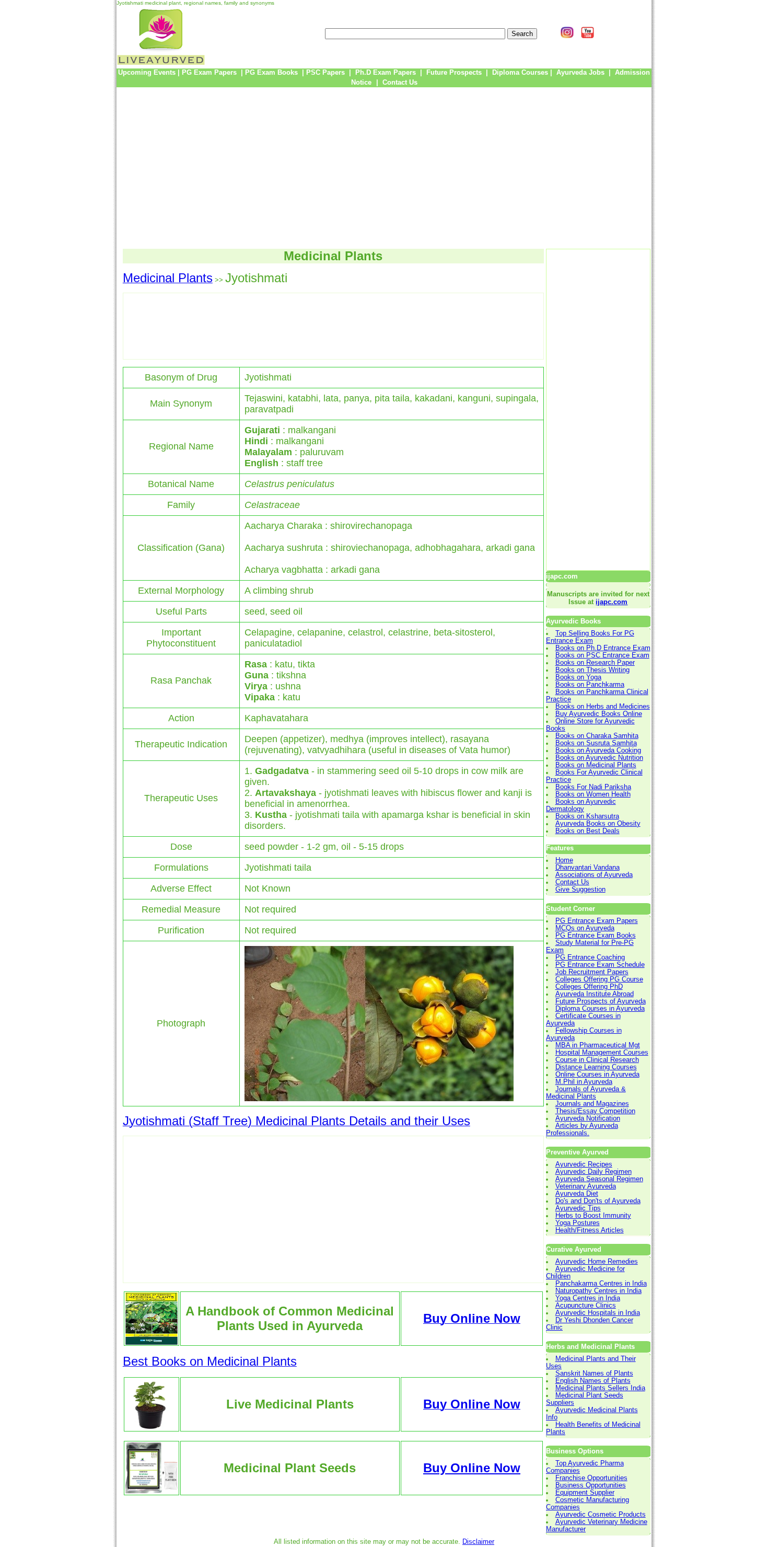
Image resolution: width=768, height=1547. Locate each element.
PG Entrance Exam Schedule (600, 964)
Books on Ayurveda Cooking (598, 750)
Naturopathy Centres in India (598, 1291)
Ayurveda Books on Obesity (598, 823)
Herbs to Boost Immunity (593, 1215)
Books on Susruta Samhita (596, 743)
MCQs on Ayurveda (584, 928)
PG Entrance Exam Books (595, 935)
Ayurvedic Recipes (583, 1164)
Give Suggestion (580, 889)
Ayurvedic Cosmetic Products (600, 1514)
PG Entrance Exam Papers (596, 921)
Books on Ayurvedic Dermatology (581, 805)
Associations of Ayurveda (594, 875)
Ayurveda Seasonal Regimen (599, 1179)
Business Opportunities (590, 1485)
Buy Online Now (471, 1468)
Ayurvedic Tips (578, 1208)
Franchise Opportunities (591, 1478)
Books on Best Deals (587, 831)
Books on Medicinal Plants (595, 765)
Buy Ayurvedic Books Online (598, 714)
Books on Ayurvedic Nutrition (599, 757)
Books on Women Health (593, 794)
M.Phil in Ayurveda (583, 1082)
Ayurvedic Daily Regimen (593, 1171)
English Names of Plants (593, 1380)
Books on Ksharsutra (587, 816)
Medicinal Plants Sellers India (600, 1388)
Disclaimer (478, 1541)
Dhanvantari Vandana (587, 867)
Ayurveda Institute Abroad (594, 994)
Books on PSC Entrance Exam (602, 655)
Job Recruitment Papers (592, 972)
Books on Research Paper (595, 662)
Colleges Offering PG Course (599, 979)
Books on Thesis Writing (592, 670)
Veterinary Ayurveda (585, 1186)
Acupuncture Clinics (585, 1305)
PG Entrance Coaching (590, 957)
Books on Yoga (578, 677)
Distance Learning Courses (596, 1067)
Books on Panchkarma (589, 684)
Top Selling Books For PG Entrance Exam (590, 637)
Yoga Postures (577, 1223)
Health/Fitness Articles (589, 1230)
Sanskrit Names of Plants (594, 1373)
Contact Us (572, 882)
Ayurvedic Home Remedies (596, 1261)
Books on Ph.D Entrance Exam (602, 648)
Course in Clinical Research (597, 1060)
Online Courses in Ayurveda (597, 1074)
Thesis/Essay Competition (595, 1111)
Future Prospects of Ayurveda (600, 1001)
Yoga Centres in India (587, 1298)
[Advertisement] (384, 168)
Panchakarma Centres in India (601, 1283)
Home (564, 860)
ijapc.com (611, 602)
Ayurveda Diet (576, 1193)
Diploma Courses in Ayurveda (600, 1008)
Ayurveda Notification (587, 1118)
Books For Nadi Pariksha (593, 787)
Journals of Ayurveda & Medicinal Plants (586, 1093)
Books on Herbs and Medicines (602, 706)
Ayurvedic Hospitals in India (597, 1313)
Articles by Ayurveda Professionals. (582, 1129)
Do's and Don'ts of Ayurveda (598, 1201)
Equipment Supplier (584, 1492)
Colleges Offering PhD (589, 986)
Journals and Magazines (592, 1103)
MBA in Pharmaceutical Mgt (597, 1045)
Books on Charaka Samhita (596, 736)
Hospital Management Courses (601, 1052)
